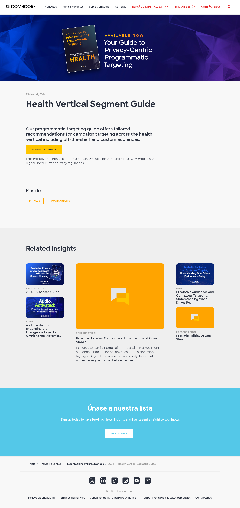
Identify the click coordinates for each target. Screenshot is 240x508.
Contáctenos (203, 497)
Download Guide (44, 149)
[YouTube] (137, 481)
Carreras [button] (120, 6)
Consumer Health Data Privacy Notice (113, 497)
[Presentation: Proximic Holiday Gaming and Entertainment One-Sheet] (120, 296)
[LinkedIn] (103, 481)
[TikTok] (114, 481)
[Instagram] (125, 481)
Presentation (36, 288)
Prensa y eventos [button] (72, 6)
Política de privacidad (41, 497)
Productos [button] (50, 6)
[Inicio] (20, 8)
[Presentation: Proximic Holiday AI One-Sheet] (195, 317)
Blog (29, 321)
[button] (151, 8)
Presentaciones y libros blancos (85, 463)
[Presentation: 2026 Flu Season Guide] (45, 274)
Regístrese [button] (119, 433)
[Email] (148, 481)
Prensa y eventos (50, 463)
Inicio (32, 463)
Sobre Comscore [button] (99, 6)
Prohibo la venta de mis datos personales (166, 497)
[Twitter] (92, 481)
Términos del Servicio (72, 497)
